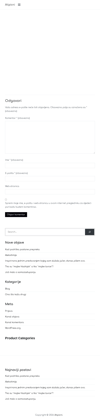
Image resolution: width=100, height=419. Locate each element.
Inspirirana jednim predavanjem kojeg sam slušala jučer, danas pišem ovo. (45, 261)
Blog (7, 289)
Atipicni (10, 4)
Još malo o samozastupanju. (20, 272)
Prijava (8, 311)
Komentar (17, 118)
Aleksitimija (11, 255)
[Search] (89, 232)
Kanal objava (12, 317)
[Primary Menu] (19, 4)
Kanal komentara (14, 322)
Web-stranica (12, 186)
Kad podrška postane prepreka (22, 249)
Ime (14, 160)
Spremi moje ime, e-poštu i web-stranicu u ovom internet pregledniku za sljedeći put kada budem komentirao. (48, 205)
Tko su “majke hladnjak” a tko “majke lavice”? (29, 266)
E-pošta (16, 173)
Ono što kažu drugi (15, 294)
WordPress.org (13, 328)
